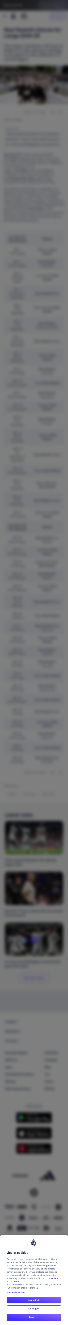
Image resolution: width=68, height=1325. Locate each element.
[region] (34, 1280)
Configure (33, 1308)
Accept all (34, 1300)
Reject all (34, 1317)
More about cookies (16, 1292)
